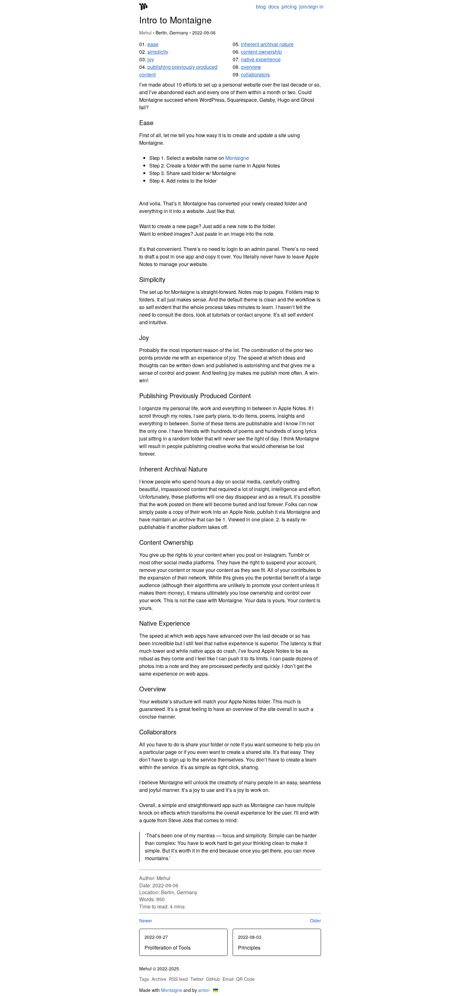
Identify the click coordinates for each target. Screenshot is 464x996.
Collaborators (255, 74)
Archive (159, 978)
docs (273, 6)
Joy (150, 59)
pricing (289, 6)
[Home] (143, 7)
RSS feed (178, 978)
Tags (144, 978)
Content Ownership (261, 51)
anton (204, 990)
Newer (145, 920)
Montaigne (237, 157)
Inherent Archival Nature (267, 44)
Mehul (145, 32)
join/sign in (311, 6)
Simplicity (157, 51)
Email (228, 978)
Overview (251, 66)
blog (261, 6)
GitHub (213, 978)
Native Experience (261, 59)
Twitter (197, 978)
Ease (152, 44)
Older (315, 920)
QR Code (245, 978)
